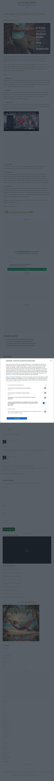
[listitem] (27, 385)
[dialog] (27, 390)
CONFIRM (16, 418)
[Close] (51, 361)
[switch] (44, 388)
